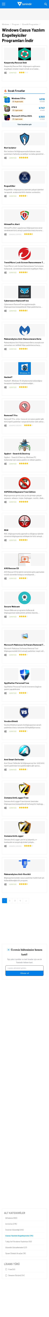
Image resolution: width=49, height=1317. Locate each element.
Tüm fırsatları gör (24, 124)
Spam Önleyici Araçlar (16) (15, 1253)
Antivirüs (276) (11, 1224)
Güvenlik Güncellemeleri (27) (16, 1247)
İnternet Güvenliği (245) (14, 1230)
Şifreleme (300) (11, 1218)
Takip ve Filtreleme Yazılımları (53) (18, 1241)
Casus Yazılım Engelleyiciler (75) (19, 1236)
